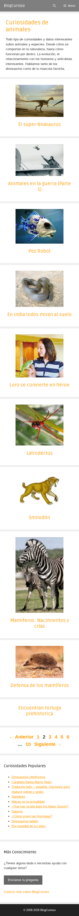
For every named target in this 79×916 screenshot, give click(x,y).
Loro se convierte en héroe (39, 385)
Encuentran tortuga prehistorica (39, 711)
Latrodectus (39, 453)
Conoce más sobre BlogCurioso (26, 892)
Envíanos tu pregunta (23, 880)
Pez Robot (39, 251)
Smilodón (39, 517)
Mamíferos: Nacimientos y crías (39, 623)
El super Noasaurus (39, 124)
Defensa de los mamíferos (39, 685)
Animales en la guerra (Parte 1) (39, 186)
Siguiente (48, 744)
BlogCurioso (14, 5)
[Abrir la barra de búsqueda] (54, 6)
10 (28, 744)
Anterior (21, 736)
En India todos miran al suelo (39, 314)
